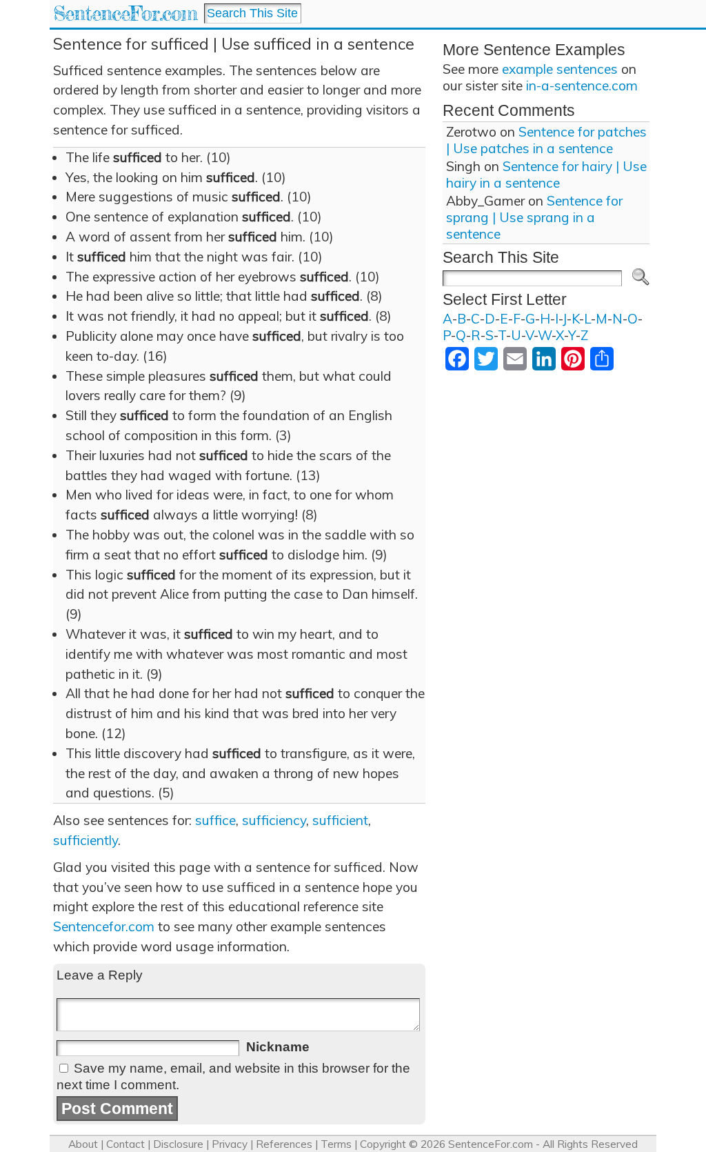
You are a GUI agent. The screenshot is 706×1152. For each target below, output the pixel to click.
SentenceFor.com (125, 13)
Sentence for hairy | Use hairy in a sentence (546, 174)
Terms (336, 1144)
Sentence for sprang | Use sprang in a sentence (534, 217)
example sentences (560, 69)
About (83, 1144)
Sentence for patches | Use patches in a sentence (546, 140)
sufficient (340, 820)
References (284, 1144)
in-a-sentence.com (582, 85)
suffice (215, 820)
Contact (125, 1144)
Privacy (230, 1144)
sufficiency (274, 820)
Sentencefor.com (103, 926)
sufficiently (85, 840)
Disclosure (178, 1144)
